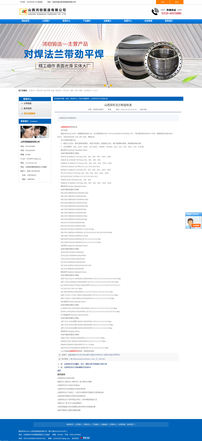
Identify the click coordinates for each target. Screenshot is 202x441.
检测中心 (113, 424)
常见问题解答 (84, 99)
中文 (162, 2)
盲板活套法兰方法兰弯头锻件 (79, 355)
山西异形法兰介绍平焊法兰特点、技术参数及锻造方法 (77, 400)
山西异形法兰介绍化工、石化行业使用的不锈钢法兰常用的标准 (80, 392)
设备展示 (104, 424)
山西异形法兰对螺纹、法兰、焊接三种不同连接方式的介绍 (85, 364)
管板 (80, 91)
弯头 (76, 91)
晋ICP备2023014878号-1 (57, 431)
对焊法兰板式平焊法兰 (112, 355)
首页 (67, 99)
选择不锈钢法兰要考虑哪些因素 (69, 410)
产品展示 (96, 424)
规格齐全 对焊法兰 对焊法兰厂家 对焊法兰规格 (74, 382)
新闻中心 (74, 99)
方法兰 (95, 91)
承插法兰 (58, 91)
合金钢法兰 (88, 91)
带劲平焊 (39, 91)
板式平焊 (47, 91)
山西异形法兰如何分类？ (66, 378)
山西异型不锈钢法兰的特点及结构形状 (71, 396)
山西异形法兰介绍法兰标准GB (68, 385)
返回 (59, 371)
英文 (176, 2)
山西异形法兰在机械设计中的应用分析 (71, 389)
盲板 (52, 91)
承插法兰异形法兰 (96, 355)
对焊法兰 (32, 91)
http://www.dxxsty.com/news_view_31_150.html (87, 359)
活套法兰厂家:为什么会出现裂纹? (69, 403)
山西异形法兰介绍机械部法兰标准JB (77, 367)
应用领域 (122, 424)
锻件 (72, 91)
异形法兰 (66, 91)
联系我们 (130, 424)
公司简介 (78, 424)
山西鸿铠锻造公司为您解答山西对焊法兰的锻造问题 (76, 407)
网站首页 (70, 424)
